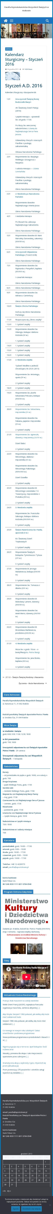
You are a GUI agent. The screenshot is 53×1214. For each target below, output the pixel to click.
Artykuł (8, 49)
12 (26, 1171)
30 (5, 1184)
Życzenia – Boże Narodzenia (31, 683)
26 (26, 1180)
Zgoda (16, 1209)
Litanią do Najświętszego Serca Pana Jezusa (26, 131)
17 (12, 1175)
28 (39, 1180)
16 (5, 1175)
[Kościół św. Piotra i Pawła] (6, 21)
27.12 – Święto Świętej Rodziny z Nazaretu (25, 677)
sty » (9, 1191)
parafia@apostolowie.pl (19, 867)
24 (12, 1180)
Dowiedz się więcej (31, 1209)
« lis (4, 1191)
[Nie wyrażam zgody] (50, 1205)
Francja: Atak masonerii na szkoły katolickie (21, 1000)
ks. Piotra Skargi (33, 652)
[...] (39, 1008)
